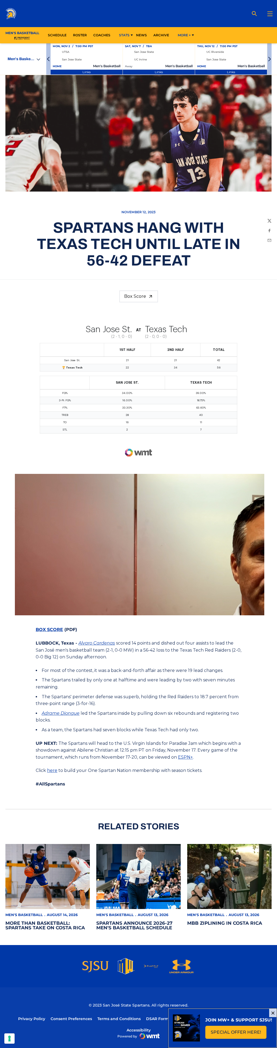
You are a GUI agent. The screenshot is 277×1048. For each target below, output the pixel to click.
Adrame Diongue (61, 713)
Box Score (135, 296)
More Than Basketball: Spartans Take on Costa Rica (45, 925)
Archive (161, 35)
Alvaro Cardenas (96, 643)
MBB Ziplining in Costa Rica (224, 923)
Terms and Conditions (119, 1018)
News (141, 35)
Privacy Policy (31, 1018)
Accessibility (139, 1030)
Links (87, 72)
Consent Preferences (71, 1018)
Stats (124, 35)
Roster (80, 35)
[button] (48, 59)
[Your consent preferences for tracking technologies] (9, 1038)
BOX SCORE (49, 629)
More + (184, 35)
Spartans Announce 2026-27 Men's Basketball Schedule (134, 925)
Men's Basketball (24, 915)
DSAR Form (157, 1018)
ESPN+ (185, 757)
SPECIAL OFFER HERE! (238, 1034)
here (52, 770)
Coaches (101, 35)
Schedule (57, 35)
